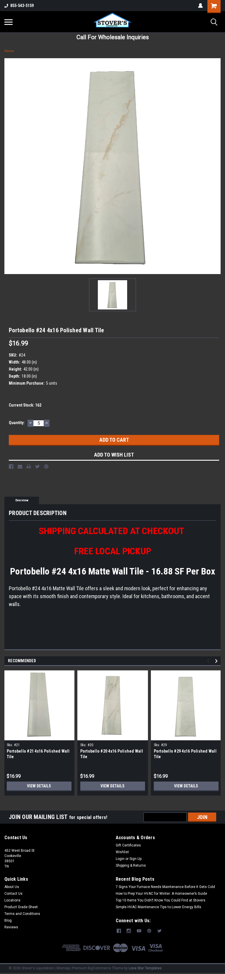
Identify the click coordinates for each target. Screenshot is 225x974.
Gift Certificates (128, 845)
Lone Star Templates (145, 968)
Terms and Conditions (22, 914)
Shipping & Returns (131, 865)
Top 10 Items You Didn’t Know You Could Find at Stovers (160, 900)
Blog (8, 920)
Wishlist (122, 852)
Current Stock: (25, 405)
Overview (21, 500)
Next (217, 661)
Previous (209, 661)
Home (9, 51)
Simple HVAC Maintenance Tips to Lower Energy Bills (158, 907)
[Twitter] (37, 466)
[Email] (20, 466)
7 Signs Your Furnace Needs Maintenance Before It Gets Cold (165, 887)
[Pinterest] (46, 466)
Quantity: (17, 422)
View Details (39, 786)
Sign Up (135, 859)
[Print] (28, 466)
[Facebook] (11, 466)
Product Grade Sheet (21, 907)
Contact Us (13, 894)
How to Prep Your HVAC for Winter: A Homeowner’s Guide (161, 894)
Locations (12, 900)
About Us (11, 887)
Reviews (11, 927)
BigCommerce (99, 968)
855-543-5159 (22, 5)
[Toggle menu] (8, 22)
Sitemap (62, 968)
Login (120, 859)
